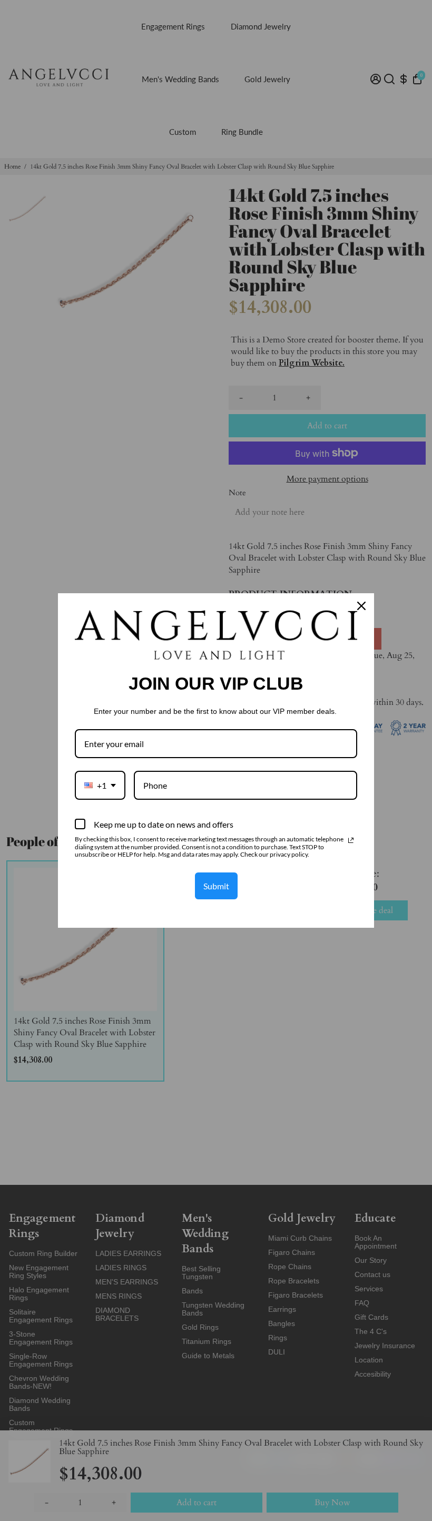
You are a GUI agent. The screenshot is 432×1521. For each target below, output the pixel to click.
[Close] (361, 606)
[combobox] (100, 785)
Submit (216, 886)
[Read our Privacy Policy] (351, 840)
